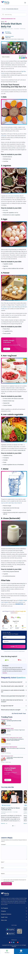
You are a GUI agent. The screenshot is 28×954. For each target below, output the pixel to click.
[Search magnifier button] (3, 14)
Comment (3, 844)
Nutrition (20, 737)
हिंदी (5, 21)
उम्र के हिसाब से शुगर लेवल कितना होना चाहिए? (14, 720)
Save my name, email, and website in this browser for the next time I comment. (15, 880)
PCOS (12, 755)
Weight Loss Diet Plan (15, 815)
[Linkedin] (24, 58)
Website (3, 873)
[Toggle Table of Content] (11, 57)
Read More (5, 672)
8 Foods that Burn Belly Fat (12, 8)
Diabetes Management (5, 719)
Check (5, 348)
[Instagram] (26, 58)
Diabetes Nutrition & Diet (14, 737)
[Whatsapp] (20, 58)
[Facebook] (22, 58)
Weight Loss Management (7, 18)
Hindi (11, 719)
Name (2, 862)
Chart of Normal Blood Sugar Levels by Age (16, 748)
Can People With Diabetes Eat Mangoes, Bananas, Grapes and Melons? (15, 740)
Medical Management (13, 746)
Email (2, 867)
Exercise (12, 728)
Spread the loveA (5, 815)
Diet (4, 8)
